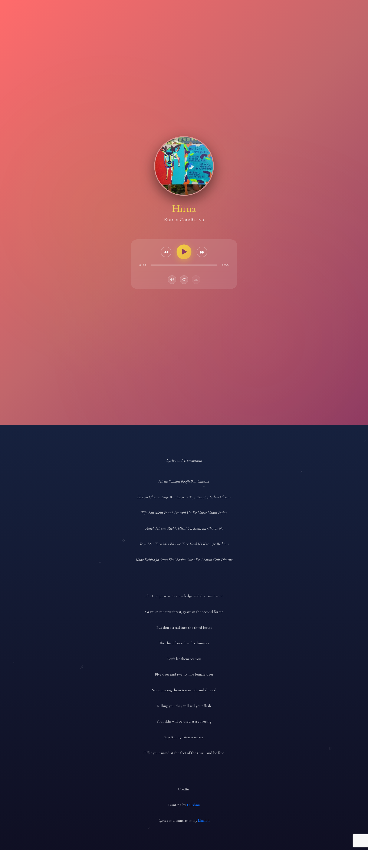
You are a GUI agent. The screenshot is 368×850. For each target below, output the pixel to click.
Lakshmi (193, 804)
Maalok (204, 820)
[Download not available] (196, 279)
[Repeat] (184, 279)
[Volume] (172, 279)
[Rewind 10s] (166, 252)
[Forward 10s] (202, 252)
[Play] (184, 251)
